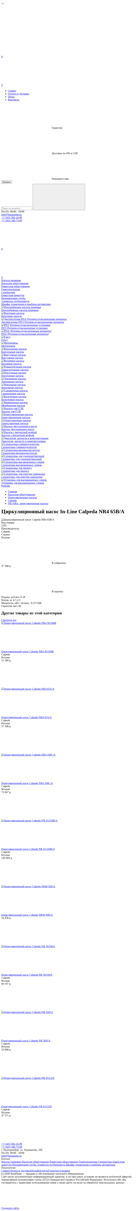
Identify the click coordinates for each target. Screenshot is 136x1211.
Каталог (7, 182)
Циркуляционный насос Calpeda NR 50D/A (25, 1040)
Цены (11, 96)
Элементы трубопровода (51, 1164)
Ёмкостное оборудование (64, 1161)
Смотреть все (8, 620)
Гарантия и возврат (59, 1170)
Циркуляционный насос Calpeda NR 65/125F (26, 1106)
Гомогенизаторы (88, 1161)
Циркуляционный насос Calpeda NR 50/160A (26, 974)
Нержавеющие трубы (24, 1164)
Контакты (13, 99)
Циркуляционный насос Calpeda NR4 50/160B (27, 651)
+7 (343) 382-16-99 (11, 217)
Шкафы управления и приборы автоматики (90, 1164)
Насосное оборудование (36, 1161)
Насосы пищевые (11, 1161)
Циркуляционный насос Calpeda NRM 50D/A (27, 915)
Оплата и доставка (18, 93)
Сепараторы (105, 1161)
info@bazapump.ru (11, 214)
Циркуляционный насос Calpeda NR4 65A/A (26, 717)
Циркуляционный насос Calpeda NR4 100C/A (27, 783)
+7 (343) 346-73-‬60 (11, 220)
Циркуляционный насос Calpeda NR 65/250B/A (28, 849)
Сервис (12, 90)
